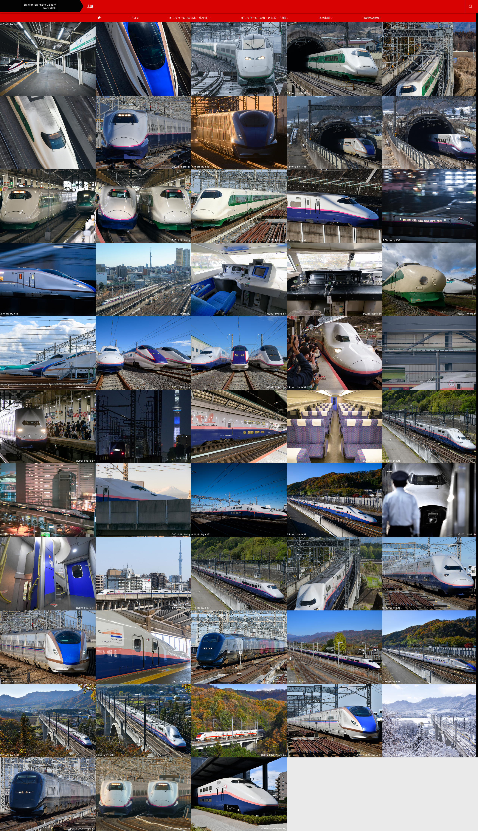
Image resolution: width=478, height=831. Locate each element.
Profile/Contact (371, 17)
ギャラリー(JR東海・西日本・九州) (263, 17)
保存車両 (324, 17)
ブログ (135, 17)
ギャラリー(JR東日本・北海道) (189, 17)
